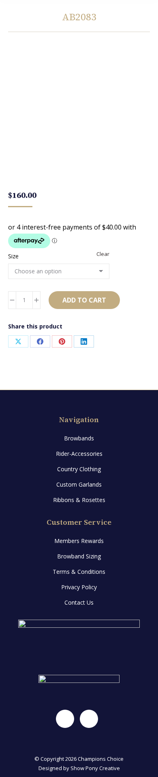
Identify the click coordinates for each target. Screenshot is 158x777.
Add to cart (84, 300)
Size (13, 256)
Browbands (79, 438)
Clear (102, 254)
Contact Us (79, 602)
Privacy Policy (79, 587)
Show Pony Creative (95, 768)
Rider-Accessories (79, 453)
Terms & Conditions (79, 571)
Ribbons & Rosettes (79, 500)
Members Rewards (79, 541)
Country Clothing (79, 469)
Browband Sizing (79, 556)
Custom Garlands (79, 484)
